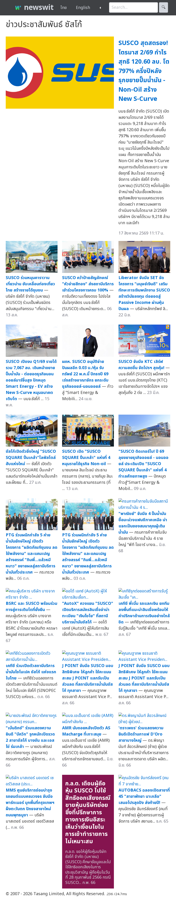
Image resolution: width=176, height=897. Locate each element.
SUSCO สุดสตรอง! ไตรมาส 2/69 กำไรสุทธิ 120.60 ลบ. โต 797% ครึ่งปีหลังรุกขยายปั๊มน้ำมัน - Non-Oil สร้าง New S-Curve (143, 71)
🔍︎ (163, 7)
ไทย (63, 8)
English (83, 8)
